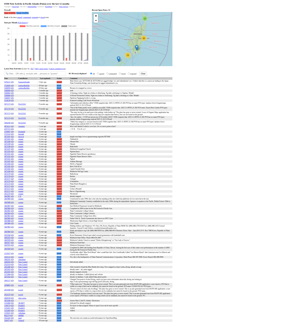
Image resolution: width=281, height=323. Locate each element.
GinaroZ (21, 320)
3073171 (7, 191)
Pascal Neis (15, 6)
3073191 (7, 159)
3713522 (7, 134)
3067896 (7, 208)
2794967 (7, 132)
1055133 (7, 257)
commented (27, 17)
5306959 (7, 88)
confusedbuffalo (24, 86)
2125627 (7, 253)
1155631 (7, 313)
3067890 (7, 218)
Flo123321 (22, 104)
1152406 (7, 303)
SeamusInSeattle (24, 82)
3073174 (7, 184)
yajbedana (21, 313)
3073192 (7, 157)
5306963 (7, 93)
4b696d (21, 316)
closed (42, 17)
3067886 (7, 223)
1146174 (7, 306)
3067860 (7, 232)
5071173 (7, 104)
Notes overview (63, 6)
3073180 (7, 171)
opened (19, 17)
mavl (20, 318)
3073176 (7, 181)
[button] (118, 59)
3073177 (7, 179)
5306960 (7, 96)
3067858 (7, 249)
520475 (7, 320)
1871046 (7, 301)
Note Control (22, 262)
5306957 (7, 98)
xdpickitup (22, 259)
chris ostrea (22, 298)
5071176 (7, 109)
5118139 (7, 100)
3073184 (7, 164)
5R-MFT (21, 303)
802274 (7, 316)
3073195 (7, 152)
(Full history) (23, 23)
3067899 (7, 199)
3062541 (7, 259)
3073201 (7, 139)
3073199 (7, 144)
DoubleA (21, 306)
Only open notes (41, 69)
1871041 (7, 137)
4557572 (7, 129)
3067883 (7, 227)
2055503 (7, 269)
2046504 (7, 262)
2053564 (7, 277)
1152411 (7, 308)
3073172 (7, 189)
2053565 (7, 272)
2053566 (7, 235)
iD (12, 82)
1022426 (7, 318)
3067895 (7, 211)
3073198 (7, 147)
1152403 (7, 311)
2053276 (7, 295)
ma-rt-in (21, 137)
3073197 (7, 149)
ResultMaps (48, 6)
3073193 (7, 154)
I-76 (19, 196)
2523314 (7, 264)
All (93, 74)
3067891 (7, 196)
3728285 (7, 86)
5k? (32, 69)
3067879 (7, 238)
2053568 (7, 290)
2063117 (7, 281)
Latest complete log (57, 69)
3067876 (7, 245)
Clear (143, 74)
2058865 (7, 285)
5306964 (7, 91)
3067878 (7, 240)
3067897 (7, 206)
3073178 (7, 176)
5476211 (7, 82)
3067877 (7, 243)
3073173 (7, 186)
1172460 (7, 274)
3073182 (7, 166)
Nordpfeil (21, 132)
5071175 (7, 113)
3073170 (7, 194)
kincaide (21, 134)
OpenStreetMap (32, 6)
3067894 (7, 213)
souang (20, 139)
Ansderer (21, 126)
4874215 (7, 126)
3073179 (7, 174)
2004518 (7, 298)
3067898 (7, 202)
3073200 (7, 142)
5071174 (7, 118)
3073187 (7, 161)
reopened (35, 17)
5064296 (7, 123)
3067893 (7, 216)
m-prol (20, 285)
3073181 (7, 169)
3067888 (7, 221)
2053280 (7, 267)
